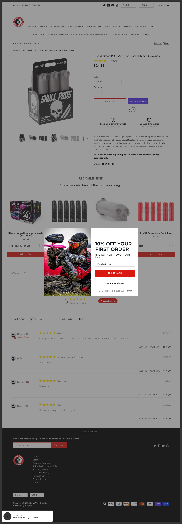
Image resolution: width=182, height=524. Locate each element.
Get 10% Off (115, 273)
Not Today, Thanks (115, 283)
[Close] (134, 231)
